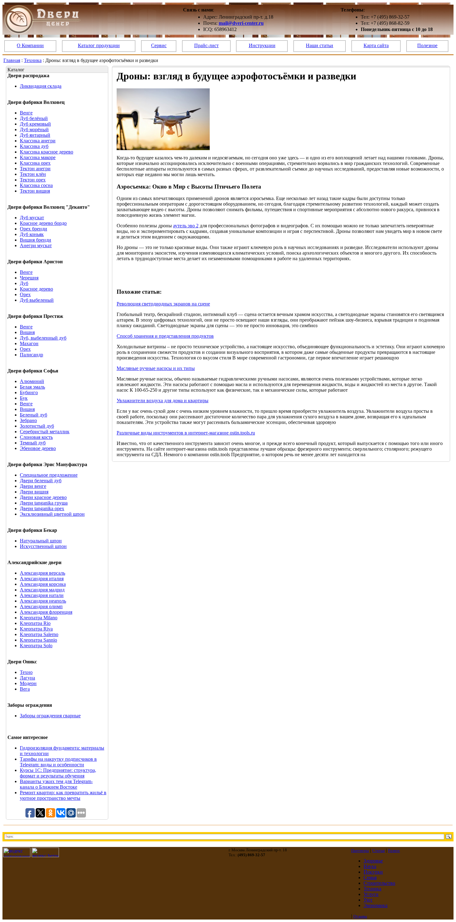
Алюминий (32, 381)
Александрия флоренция (46, 612)
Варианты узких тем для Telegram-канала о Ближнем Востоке (56, 784)
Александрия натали (42, 595)
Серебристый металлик (44, 431)
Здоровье (373, 860)
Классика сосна (36, 185)
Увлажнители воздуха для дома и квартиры (162, 400)
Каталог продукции (99, 45)
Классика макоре (38, 157)
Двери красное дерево (43, 497)
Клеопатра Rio (35, 623)
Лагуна (27, 677)
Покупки (373, 872)
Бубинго (29, 392)
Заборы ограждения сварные (50, 715)
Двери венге (33, 486)
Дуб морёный (34, 129)
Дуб (24, 283)
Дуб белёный (34, 118)
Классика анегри (38, 140)
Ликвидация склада (40, 86)
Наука (370, 866)
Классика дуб (34, 146)
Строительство (379, 883)
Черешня (29, 277)
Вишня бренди (35, 240)
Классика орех (35, 163)
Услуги (371, 894)
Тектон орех (33, 179)
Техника (33, 60)
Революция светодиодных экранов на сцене (163, 303)
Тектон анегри (35, 168)
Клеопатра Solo (36, 645)
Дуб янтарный (35, 135)
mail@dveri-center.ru (241, 23)
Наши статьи (319, 45)
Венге (26, 112)
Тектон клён (33, 174)
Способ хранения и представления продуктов (165, 336)
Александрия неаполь (43, 601)
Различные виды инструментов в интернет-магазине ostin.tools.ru (186, 432)
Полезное (427, 45)
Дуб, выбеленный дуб (43, 338)
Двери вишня (34, 491)
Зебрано (28, 420)
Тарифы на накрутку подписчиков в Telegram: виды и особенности (58, 761)
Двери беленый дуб (40, 480)
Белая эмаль (32, 387)
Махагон (29, 343)
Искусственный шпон (43, 546)
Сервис (159, 45)
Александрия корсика (43, 584)
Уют (368, 899)
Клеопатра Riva (36, 628)
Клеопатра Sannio (38, 640)
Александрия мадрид (42, 589)
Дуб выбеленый (37, 300)
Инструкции (262, 45)
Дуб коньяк (32, 234)
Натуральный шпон (41, 540)
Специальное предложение (49, 475)
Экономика (375, 905)
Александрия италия (42, 578)
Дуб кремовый (35, 124)
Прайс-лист (206, 45)
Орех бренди (33, 228)
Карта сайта (376, 45)
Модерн (28, 683)
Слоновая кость (36, 437)
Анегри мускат (36, 245)
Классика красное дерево (46, 151)
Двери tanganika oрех (42, 508)
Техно (26, 672)
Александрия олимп (41, 606)
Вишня (27, 332)
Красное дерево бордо (43, 223)
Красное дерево (36, 289)
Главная (11, 60)
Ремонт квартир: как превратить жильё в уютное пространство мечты (63, 795)
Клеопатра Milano (38, 617)
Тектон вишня (35, 191)
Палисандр (31, 354)
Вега (25, 689)
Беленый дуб (33, 414)
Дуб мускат (32, 217)
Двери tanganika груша (44, 503)
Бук (24, 398)
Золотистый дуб (37, 426)
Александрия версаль (42, 573)
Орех (25, 294)
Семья (370, 877)
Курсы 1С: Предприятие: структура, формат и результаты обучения (58, 773)
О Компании (30, 45)
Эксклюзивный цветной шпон (52, 514)
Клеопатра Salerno (39, 634)
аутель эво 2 (186, 225)
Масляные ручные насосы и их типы (156, 368)
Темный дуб (33, 442)
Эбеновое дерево (38, 448)
